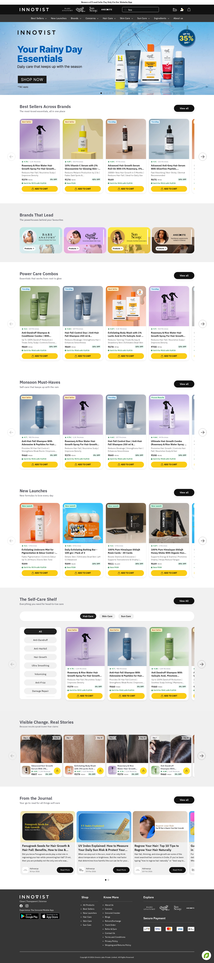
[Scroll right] (203, 157)
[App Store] (50, 916)
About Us (109, 905)
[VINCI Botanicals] (190, 908)
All (40, 631)
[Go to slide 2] (108, 880)
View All (184, 600)
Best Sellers (37, 18)
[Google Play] (29, 916)
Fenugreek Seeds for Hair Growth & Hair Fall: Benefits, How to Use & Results (46, 848)
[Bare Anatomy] (149, 908)
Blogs (107, 917)
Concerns (91, 18)
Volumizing (40, 674)
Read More (66, 870)
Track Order (110, 925)
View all (184, 108)
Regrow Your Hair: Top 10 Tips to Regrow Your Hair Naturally (157, 847)
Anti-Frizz (40, 682)
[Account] (182, 9)
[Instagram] (26, 905)
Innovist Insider (112, 913)
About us (178, 18)
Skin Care (125, 18)
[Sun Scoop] (178, 908)
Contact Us (110, 933)
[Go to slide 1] (105, 880)
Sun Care (142, 18)
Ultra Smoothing (40, 665)
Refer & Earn (111, 929)
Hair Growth (40, 657)
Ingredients (160, 18)
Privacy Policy (111, 941)
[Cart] (189, 9)
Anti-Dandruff (40, 640)
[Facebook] (21, 905)
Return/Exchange (113, 921)
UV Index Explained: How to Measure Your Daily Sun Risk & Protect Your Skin (103, 848)
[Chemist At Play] (164, 908)
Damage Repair (40, 691)
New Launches (59, 18)
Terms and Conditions (115, 937)
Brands (75, 18)
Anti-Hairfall (40, 648)
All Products (88, 905)
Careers (108, 909)
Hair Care (108, 18)
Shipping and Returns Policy (118, 945)
